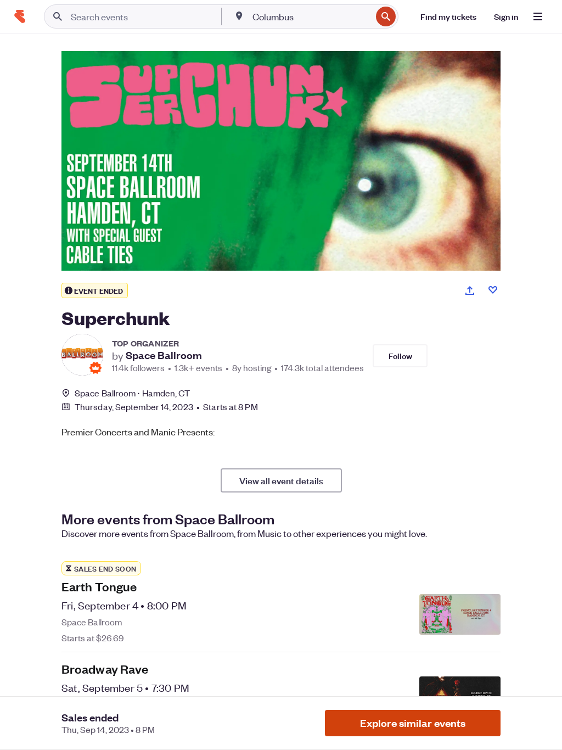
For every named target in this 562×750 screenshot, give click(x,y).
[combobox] (311, 16)
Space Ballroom (164, 355)
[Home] (19, 16)
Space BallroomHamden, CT (132, 393)
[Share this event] (470, 290)
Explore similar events (412, 723)
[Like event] (493, 290)
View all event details (281, 480)
